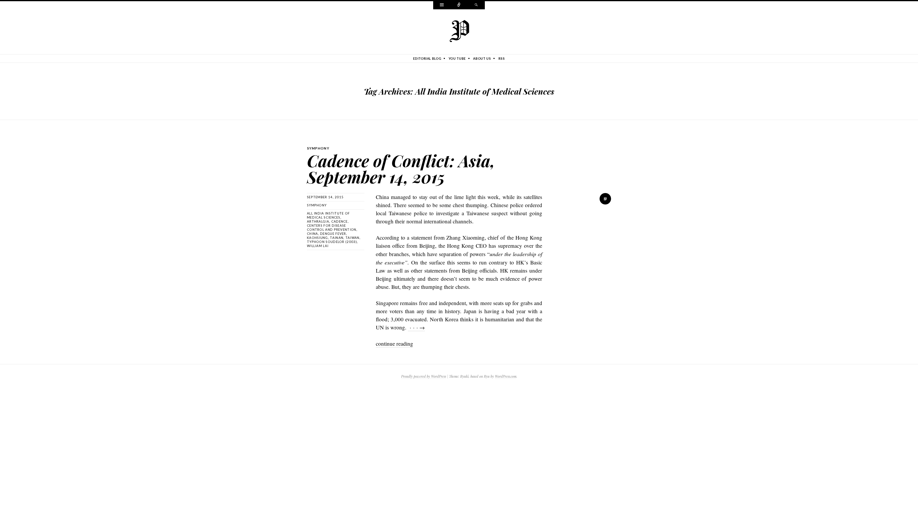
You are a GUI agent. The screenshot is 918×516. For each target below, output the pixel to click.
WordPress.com (505, 376)
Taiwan (352, 238)
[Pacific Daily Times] (459, 30)
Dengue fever (333, 234)
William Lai (317, 246)
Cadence (339, 221)
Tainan (336, 238)
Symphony (318, 148)
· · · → (416, 327)
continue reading (394, 343)
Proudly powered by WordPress (423, 376)
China (312, 234)
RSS (501, 58)
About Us (482, 58)
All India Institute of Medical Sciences (328, 215)
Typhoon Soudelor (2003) (332, 242)
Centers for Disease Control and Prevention (331, 227)
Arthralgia (318, 221)
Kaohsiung (317, 238)
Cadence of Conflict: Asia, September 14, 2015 (401, 169)
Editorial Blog (427, 58)
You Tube (457, 58)
